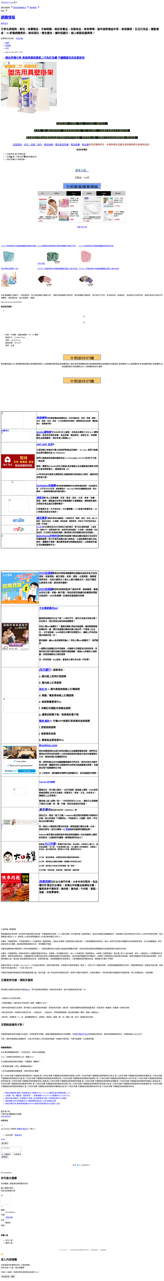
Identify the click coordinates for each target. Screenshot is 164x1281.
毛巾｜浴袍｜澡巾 (33, 144)
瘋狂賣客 (41, 517)
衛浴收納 (48, 144)
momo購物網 (43, 432)
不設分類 (19, 38)
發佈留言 (5, 1157)
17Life (39, 527)
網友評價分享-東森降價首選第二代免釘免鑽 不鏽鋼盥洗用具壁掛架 (45, 57)
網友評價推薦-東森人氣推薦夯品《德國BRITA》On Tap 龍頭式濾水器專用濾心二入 (38, 1093)
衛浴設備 (75, 144)
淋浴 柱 (43, 689)
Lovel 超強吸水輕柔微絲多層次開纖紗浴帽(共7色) (56, 246)
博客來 (40, 497)
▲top (3, 1139)
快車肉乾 (45, 881)
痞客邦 (19, 1129)
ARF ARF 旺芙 (44, 444)
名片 (7, 48)
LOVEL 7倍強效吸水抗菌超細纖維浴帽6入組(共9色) (99, 269)
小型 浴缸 (41, 263)
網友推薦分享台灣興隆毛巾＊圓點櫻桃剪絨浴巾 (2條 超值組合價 (30, 1101)
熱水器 (85, 144)
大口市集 (50, 843)
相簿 (7, 43)
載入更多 (5, 1143)
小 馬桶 (66, 829)
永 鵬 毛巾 (5, 430)
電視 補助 (44, 721)
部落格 (8, 46)
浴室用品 (17, 144)
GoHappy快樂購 (46, 485)
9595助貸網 (46, 573)
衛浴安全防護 (62, 144)
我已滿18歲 (5, 1276)
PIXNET (65, 1250)
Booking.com (48, 745)
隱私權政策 (94, 1250)
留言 (24, 1129)
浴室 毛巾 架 (82, 227)
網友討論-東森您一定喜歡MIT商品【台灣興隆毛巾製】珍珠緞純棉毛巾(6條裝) (35, 1098)
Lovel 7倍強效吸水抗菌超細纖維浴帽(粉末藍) (18, 246)
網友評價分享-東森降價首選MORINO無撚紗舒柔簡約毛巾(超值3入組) (32, 1104)
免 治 (28, 990)
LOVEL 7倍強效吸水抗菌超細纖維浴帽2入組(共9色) (57, 269)
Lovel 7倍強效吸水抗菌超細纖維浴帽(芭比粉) (96, 246)
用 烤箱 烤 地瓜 (82, 1034)
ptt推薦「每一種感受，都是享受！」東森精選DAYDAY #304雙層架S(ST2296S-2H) (37, 1096)
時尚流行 (18, 1135)
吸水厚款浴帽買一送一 (10, 269)
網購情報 (8, 17)
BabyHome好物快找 (47, 535)
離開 (12, 1276)
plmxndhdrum (6, 1116)
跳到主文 (4, 23)
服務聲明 (103, 1250)
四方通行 (45, 669)
